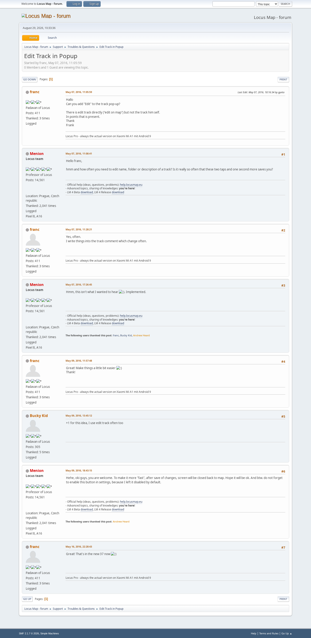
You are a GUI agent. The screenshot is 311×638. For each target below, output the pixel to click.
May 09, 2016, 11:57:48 (79, 360)
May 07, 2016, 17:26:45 (79, 284)
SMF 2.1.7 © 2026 (29, 633)
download (87, 192)
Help (253, 633)
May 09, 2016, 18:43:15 (79, 470)
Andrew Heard (141, 335)
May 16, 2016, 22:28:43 (79, 546)
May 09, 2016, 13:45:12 (79, 415)
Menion (37, 153)
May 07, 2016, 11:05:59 (79, 92)
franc (34, 91)
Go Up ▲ (286, 633)
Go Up (27, 599)
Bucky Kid (126, 335)
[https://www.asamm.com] (27, 190)
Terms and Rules (268, 633)
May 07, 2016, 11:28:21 (79, 229)
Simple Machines (49, 633)
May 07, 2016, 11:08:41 (79, 153)
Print (283, 79)
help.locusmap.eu (131, 185)
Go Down (29, 79)
